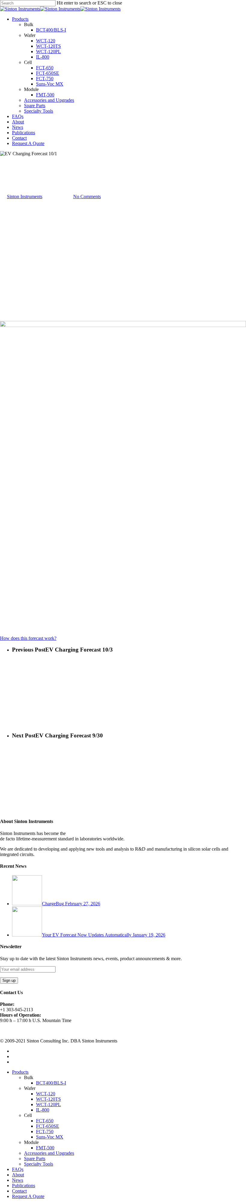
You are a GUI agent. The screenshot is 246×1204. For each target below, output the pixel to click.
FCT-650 (44, 67)
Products (20, 19)
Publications (23, 132)
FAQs (17, 116)
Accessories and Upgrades (49, 100)
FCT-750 (44, 78)
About (18, 121)
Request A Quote (28, 143)
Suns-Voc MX (49, 83)
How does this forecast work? (28, 638)
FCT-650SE (47, 73)
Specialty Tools (38, 110)
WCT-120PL (48, 51)
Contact (19, 138)
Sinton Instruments (24, 196)
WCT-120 (45, 40)
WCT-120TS (48, 46)
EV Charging (13, 180)
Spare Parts (34, 105)
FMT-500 (45, 94)
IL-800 (42, 56)
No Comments (87, 196)
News (17, 127)
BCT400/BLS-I (51, 29)
